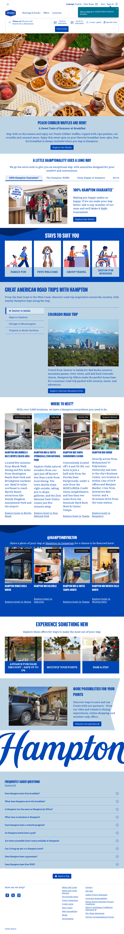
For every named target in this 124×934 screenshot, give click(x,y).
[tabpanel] (62, 202)
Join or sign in (86, 12)
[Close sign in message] (117, 8)
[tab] (24, 178)
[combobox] (28, 22)
